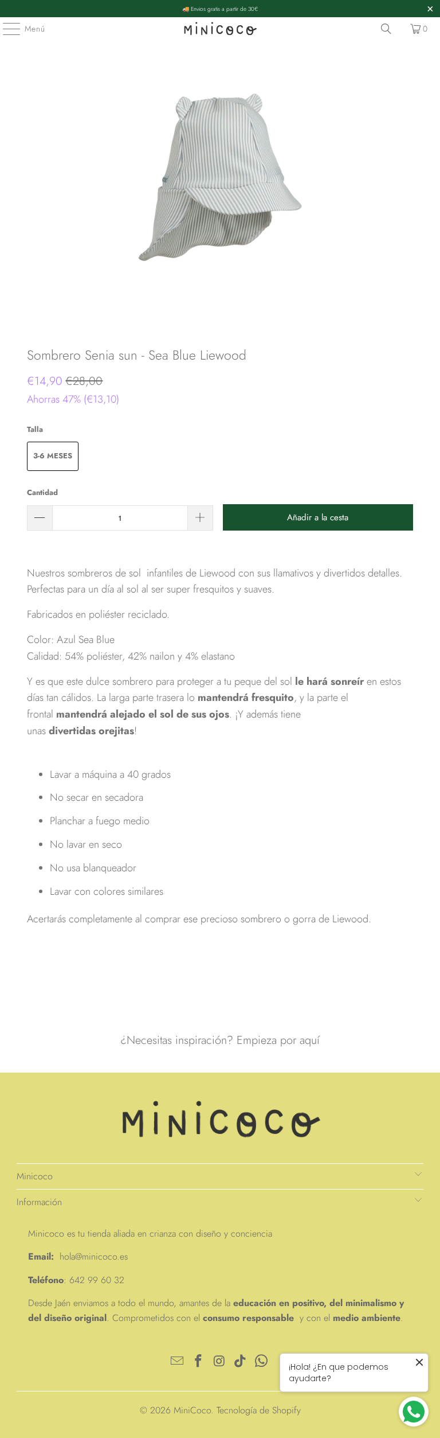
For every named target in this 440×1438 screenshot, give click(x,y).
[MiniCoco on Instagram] (219, 1362)
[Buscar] (386, 28)
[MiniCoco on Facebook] (198, 1362)
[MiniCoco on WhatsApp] (261, 1362)
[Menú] (5, 28)
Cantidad (42, 492)
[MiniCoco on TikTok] (240, 1362)
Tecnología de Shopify (259, 1410)
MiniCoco (192, 1410)
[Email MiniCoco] (177, 1362)
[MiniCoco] (220, 28)
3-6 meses (52, 455)
